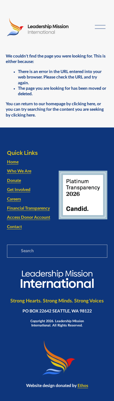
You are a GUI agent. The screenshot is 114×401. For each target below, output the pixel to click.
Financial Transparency (28, 208)
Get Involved (18, 190)
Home (13, 162)
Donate (14, 181)
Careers (14, 199)
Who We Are (19, 171)
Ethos (83, 386)
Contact (14, 227)
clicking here (83, 104)
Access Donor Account (28, 217)
